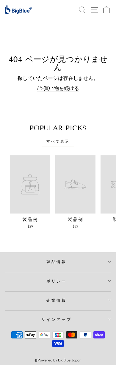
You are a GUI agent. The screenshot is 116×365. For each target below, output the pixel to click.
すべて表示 (58, 141)
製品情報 (56, 261)
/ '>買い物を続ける (58, 88)
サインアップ (56, 319)
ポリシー (56, 281)
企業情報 (56, 300)
